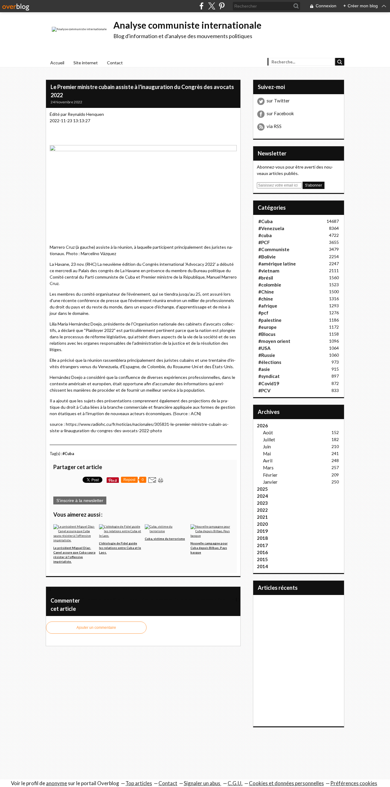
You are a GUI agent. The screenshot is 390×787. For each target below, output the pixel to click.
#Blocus (266, 334)
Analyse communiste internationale (187, 25)
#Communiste (273, 249)
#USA (264, 348)
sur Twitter (278, 100)
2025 (262, 489)
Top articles (139, 783)
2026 (262, 425)
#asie (264, 369)
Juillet (269, 439)
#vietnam (268, 270)
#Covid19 (268, 383)
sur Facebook (280, 113)
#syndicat (269, 376)
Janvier (270, 482)
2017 (262, 545)
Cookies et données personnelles (286, 783)
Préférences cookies (353, 783)
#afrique (267, 305)
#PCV (264, 390)
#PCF (264, 242)
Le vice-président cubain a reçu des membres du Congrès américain (108, 589)
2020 (262, 524)
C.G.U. (235, 783)
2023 (262, 503)
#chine (265, 298)
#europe (267, 327)
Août (268, 432)
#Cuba (68, 453)
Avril (267, 460)
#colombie (269, 284)
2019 (262, 531)
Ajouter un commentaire (96, 627)
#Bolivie (267, 256)
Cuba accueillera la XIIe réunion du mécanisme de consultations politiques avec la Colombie (158, 599)
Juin (267, 446)
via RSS (274, 126)
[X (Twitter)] (211, 5)
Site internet (85, 62)
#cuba (265, 235)
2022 (262, 510)
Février (270, 475)
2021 (262, 517)
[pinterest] (221, 5)
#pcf (263, 312)
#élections (269, 362)
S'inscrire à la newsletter (79, 500)
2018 (262, 538)
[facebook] (201, 5)
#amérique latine (277, 263)
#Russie (266, 355)
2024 (262, 496)
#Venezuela (271, 228)
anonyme (56, 783)
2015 (262, 559)
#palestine (270, 320)
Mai (267, 453)
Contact (115, 62)
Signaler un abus (202, 783)
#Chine (266, 291)
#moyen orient (274, 341)
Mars (268, 467)
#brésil (265, 277)
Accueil (57, 62)
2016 (262, 552)
